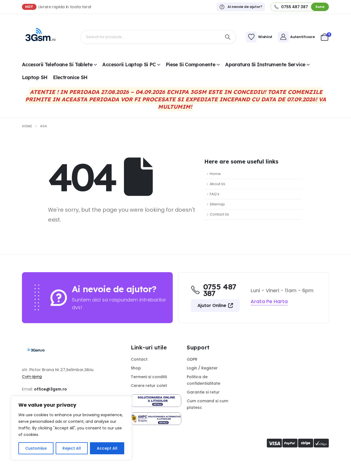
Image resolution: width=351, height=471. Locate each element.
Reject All (72, 448)
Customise (36, 448)
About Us (217, 184)
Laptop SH (34, 77)
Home (215, 173)
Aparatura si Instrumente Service (265, 64)
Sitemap (217, 204)
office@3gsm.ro (50, 389)
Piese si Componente (190, 64)
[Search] (228, 37)
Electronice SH (70, 77)
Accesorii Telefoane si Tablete (57, 64)
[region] (71, 428)
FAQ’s (214, 194)
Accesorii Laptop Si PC (128, 64)
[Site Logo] (40, 37)
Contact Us (219, 214)
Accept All (107, 448)
